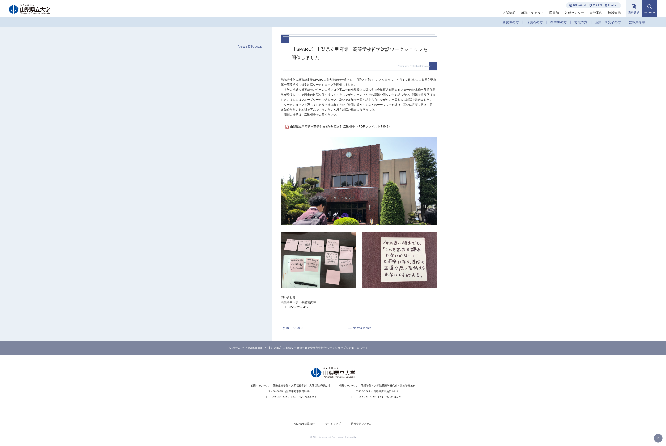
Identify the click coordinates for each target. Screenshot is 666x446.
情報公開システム (361, 423)
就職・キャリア (532, 13)
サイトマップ (333, 423)
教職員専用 (637, 22)
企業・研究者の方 (608, 22)
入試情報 (509, 13)
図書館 (554, 13)
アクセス (597, 5)
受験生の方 (510, 22)
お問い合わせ (580, 5)
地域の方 (580, 22)
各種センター (574, 13)
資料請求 (633, 12)
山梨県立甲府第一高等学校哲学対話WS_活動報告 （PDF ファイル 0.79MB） (340, 126)
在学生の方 (558, 22)
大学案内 (596, 13)
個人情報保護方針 (304, 423)
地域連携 (614, 13)
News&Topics (250, 46)
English (612, 5)
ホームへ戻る (295, 327)
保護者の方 (534, 22)
